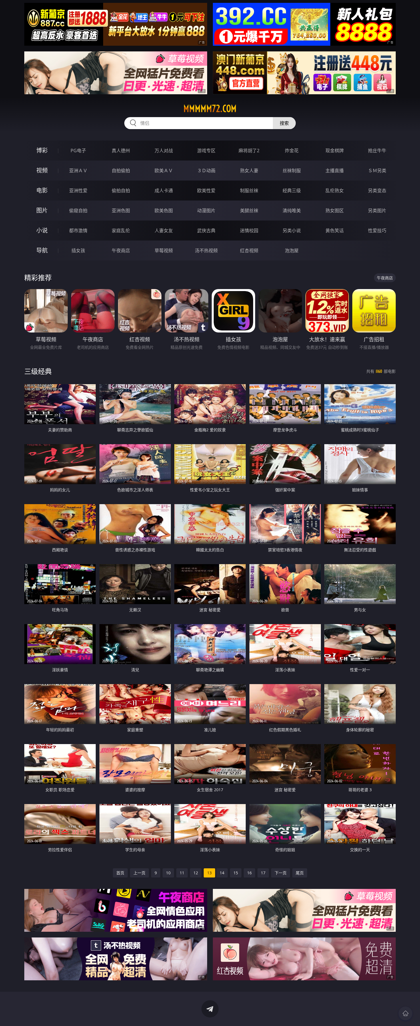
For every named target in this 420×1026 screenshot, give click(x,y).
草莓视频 (164, 250)
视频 (42, 170)
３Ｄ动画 (206, 170)
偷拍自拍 (121, 190)
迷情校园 (249, 230)
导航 (42, 250)
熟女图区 (334, 210)
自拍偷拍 (121, 170)
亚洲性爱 (78, 190)
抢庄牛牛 (377, 150)
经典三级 (292, 190)
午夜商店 (121, 250)
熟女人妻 (249, 170)
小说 (42, 230)
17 (263, 872)
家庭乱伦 (121, 230)
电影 (42, 190)
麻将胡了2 (249, 150)
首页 (120, 872)
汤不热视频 (206, 250)
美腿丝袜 (249, 210)
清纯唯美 (292, 210)
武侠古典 (206, 230)
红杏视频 (249, 250)
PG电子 (78, 150)
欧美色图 (164, 210)
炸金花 (292, 150)
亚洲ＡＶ (78, 170)
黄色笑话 (334, 230)
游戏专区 (206, 150)
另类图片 (377, 210)
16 (249, 872)
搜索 (284, 123)
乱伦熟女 (334, 190)
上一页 (139, 872)
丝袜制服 (292, 170)
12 (195, 872)
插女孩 (78, 250)
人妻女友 (164, 230)
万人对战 (164, 150)
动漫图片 (206, 210)
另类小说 (292, 230)
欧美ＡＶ (164, 170)
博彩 (42, 150)
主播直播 (334, 170)
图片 (42, 210)
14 (222, 872)
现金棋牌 (334, 150)
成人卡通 (164, 190)
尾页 (300, 872)
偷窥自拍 (78, 210)
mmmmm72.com (210, 108)
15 (235, 872)
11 (182, 872)
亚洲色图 (121, 210)
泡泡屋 (292, 250)
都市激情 (78, 230)
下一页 (281, 872)
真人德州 (121, 150)
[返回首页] (405, 1013)
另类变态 (377, 190)
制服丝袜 (249, 190)
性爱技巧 (377, 230)
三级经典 (38, 371)
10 (168, 872)
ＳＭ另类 (377, 170)
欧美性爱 (206, 190)
